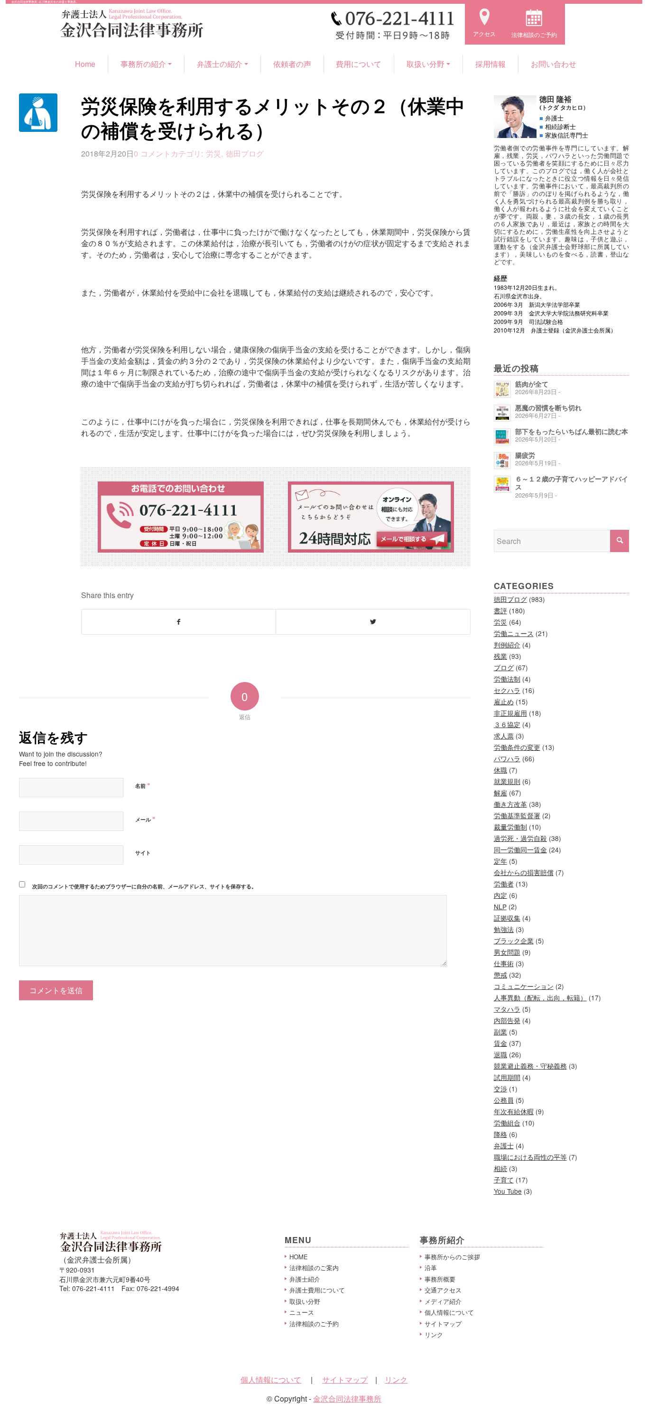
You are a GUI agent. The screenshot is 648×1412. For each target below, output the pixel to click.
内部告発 (507, 1020)
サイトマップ (443, 1323)
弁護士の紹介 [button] (219, 63)
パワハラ (507, 758)
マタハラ (507, 1009)
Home (85, 63)
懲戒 (500, 974)
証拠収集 (507, 918)
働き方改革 (510, 804)
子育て (504, 1179)
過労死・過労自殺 (520, 838)
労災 (213, 153)
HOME (298, 1256)
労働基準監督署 (517, 815)
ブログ (504, 667)
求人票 (504, 735)
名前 (142, 785)
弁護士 (504, 1145)
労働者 (504, 883)
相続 (500, 1168)
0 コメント (152, 153)
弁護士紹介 (304, 1278)
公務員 (504, 1100)
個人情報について (449, 1312)
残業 (500, 656)
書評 (500, 610)
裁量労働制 (510, 826)
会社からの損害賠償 (524, 872)
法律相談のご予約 (314, 1323)
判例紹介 (507, 644)
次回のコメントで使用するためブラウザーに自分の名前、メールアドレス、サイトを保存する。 (144, 886)
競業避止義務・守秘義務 (530, 1066)
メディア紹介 (443, 1301)
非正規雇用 (510, 713)
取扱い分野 (304, 1301)
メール (145, 819)
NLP (500, 906)
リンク (434, 1334)
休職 (500, 770)
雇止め (504, 701)
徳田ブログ (245, 153)
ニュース (301, 1312)
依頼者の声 (292, 63)
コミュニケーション (524, 986)
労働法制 (507, 678)
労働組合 (507, 1122)
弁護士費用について (317, 1289)
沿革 (431, 1267)
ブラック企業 (514, 940)
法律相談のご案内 (314, 1267)
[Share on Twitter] (373, 621)
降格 (500, 1134)
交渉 (500, 1088)
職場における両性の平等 (530, 1157)
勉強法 (504, 929)
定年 (500, 861)
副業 (500, 1031)
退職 (500, 1054)
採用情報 (490, 63)
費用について (358, 63)
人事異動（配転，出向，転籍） (540, 997)
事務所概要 (440, 1278)
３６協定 (507, 724)
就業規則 (507, 781)
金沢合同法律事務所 (347, 1398)
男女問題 (507, 952)
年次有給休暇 (514, 1111)
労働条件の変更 (517, 747)
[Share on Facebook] (179, 621)
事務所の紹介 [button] (143, 63)
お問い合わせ (553, 63)
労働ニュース (514, 633)
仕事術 (504, 963)
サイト (143, 852)
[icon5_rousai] (38, 112)
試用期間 (507, 1077)
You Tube (508, 1191)
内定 (500, 895)
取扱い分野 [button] (425, 63)
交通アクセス (443, 1289)
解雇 (500, 792)
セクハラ (507, 690)
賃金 (500, 1043)
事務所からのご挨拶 (452, 1256)
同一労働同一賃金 (520, 849)
